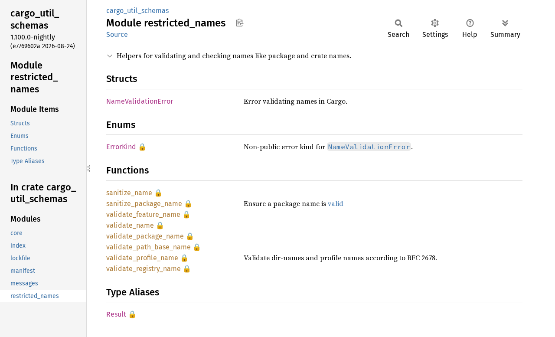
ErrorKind (121, 147)
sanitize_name (129, 193)
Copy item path (239, 22)
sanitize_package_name (144, 204)
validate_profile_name (142, 258)
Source (117, 34)
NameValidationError (139, 101)
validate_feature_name (143, 214)
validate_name (130, 225)
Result (116, 314)
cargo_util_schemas (137, 11)
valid (335, 203)
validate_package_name (145, 236)
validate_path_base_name (148, 247)
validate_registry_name (143, 269)
